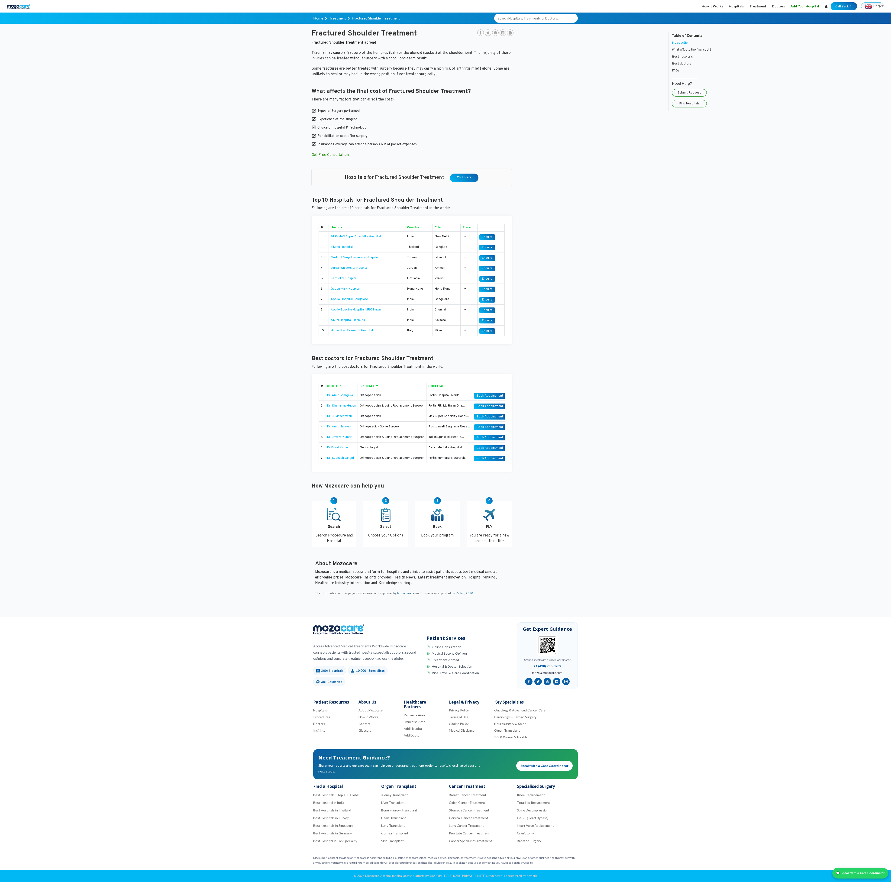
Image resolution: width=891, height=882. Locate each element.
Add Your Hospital (805, 6)
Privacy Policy (459, 710)
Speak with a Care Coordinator (544, 766)
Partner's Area (414, 715)
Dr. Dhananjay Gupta (341, 406)
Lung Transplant (393, 825)
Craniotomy (525, 833)
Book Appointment (489, 396)
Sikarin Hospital (342, 247)
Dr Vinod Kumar (338, 447)
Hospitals (736, 6)
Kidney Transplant (394, 795)
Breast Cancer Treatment (467, 795)
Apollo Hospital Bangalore (349, 299)
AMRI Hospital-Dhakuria (348, 320)
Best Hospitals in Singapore (333, 825)
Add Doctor (412, 735)
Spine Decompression (533, 810)
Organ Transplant (507, 730)
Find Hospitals (689, 104)
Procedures (321, 717)
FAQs (675, 71)
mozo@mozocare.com (547, 673)
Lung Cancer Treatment (466, 825)
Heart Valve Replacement (535, 825)
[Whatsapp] (495, 33)
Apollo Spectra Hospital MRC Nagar (356, 310)
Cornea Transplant (394, 833)
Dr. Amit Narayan (339, 427)
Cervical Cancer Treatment (468, 818)
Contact (364, 724)
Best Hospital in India (328, 802)
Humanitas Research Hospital (352, 331)
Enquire (487, 237)
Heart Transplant (393, 818)
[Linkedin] (503, 33)
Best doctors (681, 64)
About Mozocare (370, 710)
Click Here (464, 177)
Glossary (364, 730)
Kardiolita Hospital (344, 278)
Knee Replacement (531, 795)
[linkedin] (556, 681)
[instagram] (566, 681)
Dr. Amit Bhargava (340, 395)
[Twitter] (488, 33)
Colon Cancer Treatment (467, 802)
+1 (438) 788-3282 (547, 666)
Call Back (842, 6)
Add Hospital (413, 728)
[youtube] (547, 681)
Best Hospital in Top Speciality (335, 841)
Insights (319, 730)
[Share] (510, 33)
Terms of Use (458, 717)
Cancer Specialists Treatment (470, 841)
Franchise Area (414, 722)
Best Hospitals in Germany (332, 833)
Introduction (680, 43)
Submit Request (689, 93)
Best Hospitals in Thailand (332, 810)
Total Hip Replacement (533, 802)
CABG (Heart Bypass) (532, 818)
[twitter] (538, 681)
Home (318, 18)
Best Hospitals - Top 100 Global (336, 795)
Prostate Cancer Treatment (469, 833)
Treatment (757, 6)
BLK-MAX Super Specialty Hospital (356, 237)
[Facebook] (480, 33)
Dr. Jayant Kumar (339, 437)
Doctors (778, 6)
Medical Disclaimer (462, 730)
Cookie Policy (458, 724)
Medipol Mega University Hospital (354, 257)
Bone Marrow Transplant (399, 810)
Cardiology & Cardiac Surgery (515, 717)
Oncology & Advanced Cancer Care (520, 710)
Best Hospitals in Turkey (331, 818)
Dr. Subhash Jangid (340, 458)
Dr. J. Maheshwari (339, 416)
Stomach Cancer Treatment (469, 810)
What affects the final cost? (691, 50)
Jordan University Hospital (349, 268)
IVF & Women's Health (510, 737)
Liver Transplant (393, 802)
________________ (685, 78)
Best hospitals (682, 57)
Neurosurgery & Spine (510, 724)
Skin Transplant (392, 841)
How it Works (712, 6)
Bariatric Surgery (529, 841)
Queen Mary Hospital (345, 289)
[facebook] (529, 681)
